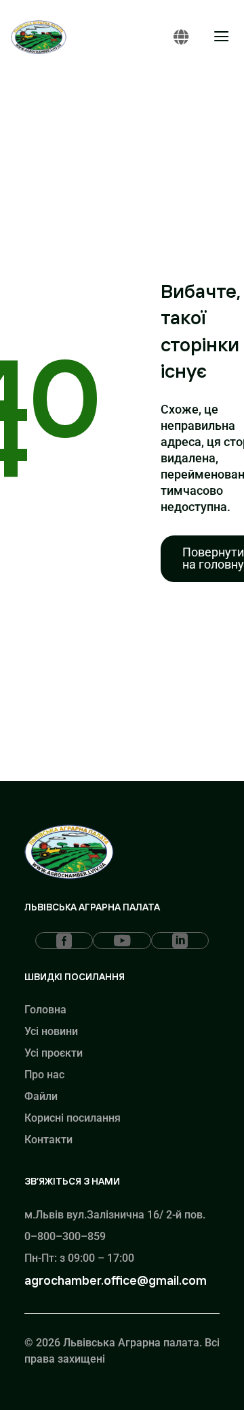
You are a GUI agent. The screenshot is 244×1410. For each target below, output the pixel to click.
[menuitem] (64, 940)
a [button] (221, 37)
